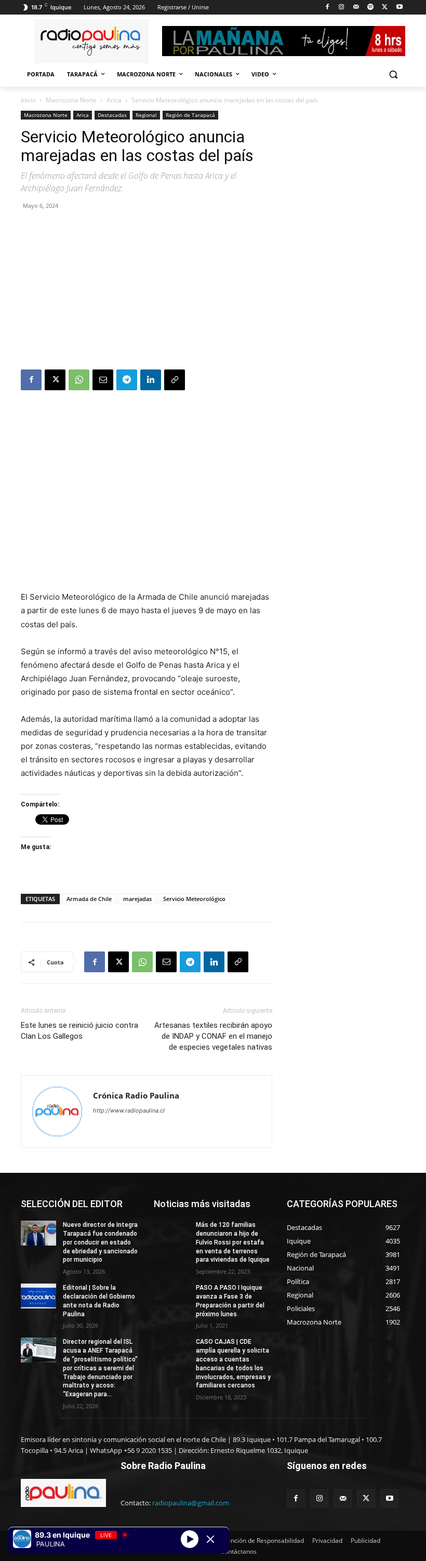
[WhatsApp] (79, 379)
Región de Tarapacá (190, 114)
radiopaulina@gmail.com (190, 1502)
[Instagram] (342, 8)
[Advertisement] (146, 291)
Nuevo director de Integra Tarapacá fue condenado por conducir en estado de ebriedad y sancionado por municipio (100, 1242)
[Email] (102, 379)
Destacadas (112, 114)
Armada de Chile (89, 899)
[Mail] (356, 8)
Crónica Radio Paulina (136, 1095)
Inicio (28, 100)
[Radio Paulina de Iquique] (91, 41)
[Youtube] (399, 8)
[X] (385, 8)
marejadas (137, 899)
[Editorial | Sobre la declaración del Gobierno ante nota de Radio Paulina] (38, 1296)
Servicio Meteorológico (194, 899)
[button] (393, 74)
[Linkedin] (150, 379)
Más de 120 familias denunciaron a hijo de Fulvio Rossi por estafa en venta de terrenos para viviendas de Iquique (233, 1242)
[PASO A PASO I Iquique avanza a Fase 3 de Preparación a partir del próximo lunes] (171, 1296)
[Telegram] (126, 379)
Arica (114, 100)
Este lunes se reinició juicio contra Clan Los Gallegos (79, 1031)
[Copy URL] (174, 379)
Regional (146, 114)
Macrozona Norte (71, 100)
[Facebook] (327, 8)
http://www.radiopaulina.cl (129, 1110)
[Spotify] (371, 8)
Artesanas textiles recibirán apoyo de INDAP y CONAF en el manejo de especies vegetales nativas (213, 1036)
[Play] (189, 1538)
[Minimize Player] (210, 1539)
